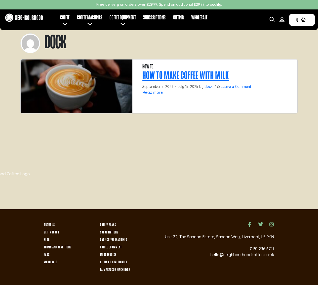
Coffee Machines (89, 17)
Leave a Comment (236, 86)
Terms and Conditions (57, 247)
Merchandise (108, 254)
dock (208, 86)
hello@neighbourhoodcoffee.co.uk (242, 254)
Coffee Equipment (111, 247)
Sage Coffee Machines (113, 239)
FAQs (47, 254)
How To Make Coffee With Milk (185, 75)
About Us (49, 225)
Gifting (178, 17)
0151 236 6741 (262, 248)
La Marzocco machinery (115, 269)
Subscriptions (154, 17)
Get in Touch (51, 232)
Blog (47, 239)
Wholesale (199, 17)
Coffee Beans (108, 225)
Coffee (65, 17)
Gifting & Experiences (113, 262)
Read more (152, 92)
